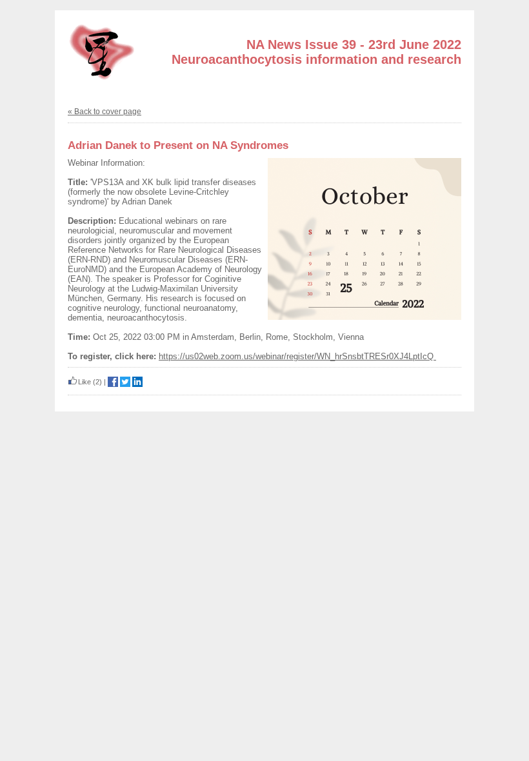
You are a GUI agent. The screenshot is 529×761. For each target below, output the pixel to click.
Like (84, 382)
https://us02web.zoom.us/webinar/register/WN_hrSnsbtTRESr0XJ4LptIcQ (297, 356)
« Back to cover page (104, 111)
